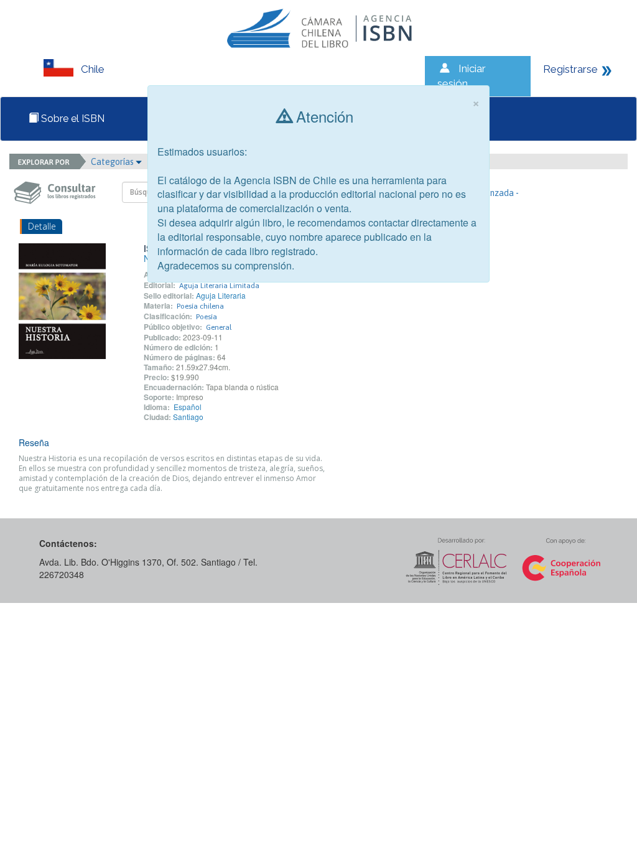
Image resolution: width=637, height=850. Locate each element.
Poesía (206, 316)
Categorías (113, 162)
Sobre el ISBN (72, 118)
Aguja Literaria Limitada (219, 285)
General (218, 327)
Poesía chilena (200, 306)
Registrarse (570, 69)
